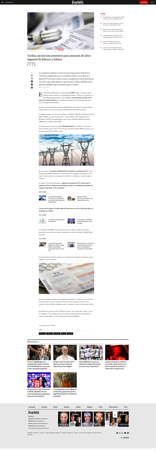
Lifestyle (78, 407)
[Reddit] (31, 84)
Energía (57, 333)
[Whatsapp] (31, 75)
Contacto (42, 432)
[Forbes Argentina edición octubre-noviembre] (111, 419)
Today (125, 407)
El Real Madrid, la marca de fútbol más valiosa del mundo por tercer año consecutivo (90, 364)
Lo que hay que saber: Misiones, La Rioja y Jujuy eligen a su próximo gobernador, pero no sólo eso (56, 247)
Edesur (49, 333)
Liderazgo (44, 407)
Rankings (89, 407)
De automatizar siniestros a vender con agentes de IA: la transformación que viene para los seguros (113, 42)
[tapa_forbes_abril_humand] (75, 419)
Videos (101, 407)
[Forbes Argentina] (78, 2)
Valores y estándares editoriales (53, 432)
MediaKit (30, 432)
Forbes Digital (31, 62)
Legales (76, 432)
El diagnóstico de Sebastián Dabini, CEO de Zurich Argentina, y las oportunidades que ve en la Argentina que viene (114, 18)
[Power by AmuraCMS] (125, 437)
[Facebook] (31, 81)
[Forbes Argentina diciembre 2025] (99, 419)
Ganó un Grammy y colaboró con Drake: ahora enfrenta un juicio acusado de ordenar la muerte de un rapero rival (116, 365)
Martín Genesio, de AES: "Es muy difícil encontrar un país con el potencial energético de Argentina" (85, 246)
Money (56, 407)
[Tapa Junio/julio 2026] (64, 419)
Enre (63, 333)
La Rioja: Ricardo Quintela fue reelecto (56, 220)
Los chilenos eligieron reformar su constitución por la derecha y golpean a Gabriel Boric (56, 199)
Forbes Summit (113, 407)
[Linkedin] (31, 87)
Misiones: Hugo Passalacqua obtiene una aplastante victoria (85, 198)
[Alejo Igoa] (87, 419)
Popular (102, 13)
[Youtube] (125, 433)
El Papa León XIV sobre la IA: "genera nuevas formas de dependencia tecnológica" (64, 364)
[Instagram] (122, 433)
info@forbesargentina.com (38, 421)
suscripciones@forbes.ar (40, 425)
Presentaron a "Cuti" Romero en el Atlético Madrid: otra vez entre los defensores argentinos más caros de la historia (38, 393)
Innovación (32, 407)
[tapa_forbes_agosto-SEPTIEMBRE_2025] (123, 419)
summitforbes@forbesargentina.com (40, 423)
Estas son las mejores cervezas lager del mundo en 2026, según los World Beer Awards (113, 30)
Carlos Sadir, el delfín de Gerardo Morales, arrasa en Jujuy (84, 221)
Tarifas (70, 333)
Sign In (152, 2)
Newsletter (36, 432)
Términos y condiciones (67, 432)
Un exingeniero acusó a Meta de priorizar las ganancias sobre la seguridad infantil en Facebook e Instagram (65, 393)
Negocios (66, 407)
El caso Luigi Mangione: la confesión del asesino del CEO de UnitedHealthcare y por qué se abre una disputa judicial (38, 365)
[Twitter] (31, 78)
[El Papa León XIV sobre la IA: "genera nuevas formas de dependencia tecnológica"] (65, 352)
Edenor (42, 333)
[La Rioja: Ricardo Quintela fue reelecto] (42, 221)
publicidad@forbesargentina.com (40, 418)
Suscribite (144, 2)
